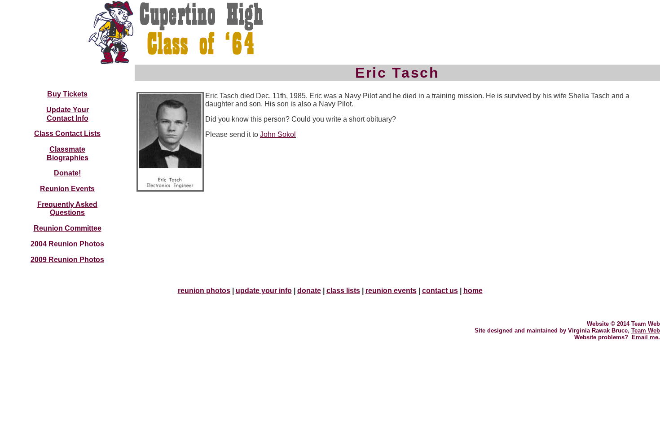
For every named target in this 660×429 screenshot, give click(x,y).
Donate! (67, 173)
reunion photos (204, 290)
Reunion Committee (67, 228)
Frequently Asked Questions (67, 209)
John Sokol (278, 134)
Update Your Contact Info (67, 114)
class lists (343, 290)
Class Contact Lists (67, 133)
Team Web (645, 330)
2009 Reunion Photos (67, 259)
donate (309, 290)
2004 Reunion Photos (67, 244)
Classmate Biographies (67, 153)
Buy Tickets (67, 94)
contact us (440, 290)
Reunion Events (67, 189)
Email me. (646, 337)
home (473, 290)
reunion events (391, 290)
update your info (264, 290)
